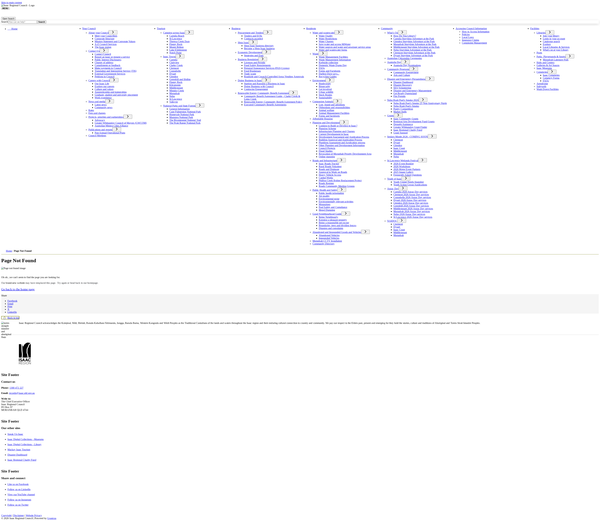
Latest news (101, 104)
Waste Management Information (335, 59)
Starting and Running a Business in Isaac (264, 83)
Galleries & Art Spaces (548, 65)
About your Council (98, 32)
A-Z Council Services (106, 44)
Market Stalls (400, 111)
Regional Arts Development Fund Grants (414, 121)
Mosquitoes (324, 204)
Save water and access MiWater (334, 44)
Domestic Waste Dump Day (333, 65)
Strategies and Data (253, 55)
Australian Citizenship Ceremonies (404, 58)
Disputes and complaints (331, 228)
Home (9, 251)
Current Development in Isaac (334, 134)
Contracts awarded (253, 38)
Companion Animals (322, 101)
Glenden (173, 76)
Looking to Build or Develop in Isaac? (338, 125)
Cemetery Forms (551, 78)
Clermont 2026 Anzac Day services (411, 194)
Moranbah (174, 93)
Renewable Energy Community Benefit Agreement (263, 93)
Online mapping (327, 156)
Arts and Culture (401, 75)
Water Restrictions (328, 38)
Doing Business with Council (259, 86)
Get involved (325, 89)
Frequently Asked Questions (407, 175)
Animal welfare (326, 110)
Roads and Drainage (329, 169)
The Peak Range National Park (184, 123)
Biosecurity (324, 86)
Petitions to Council (104, 76)
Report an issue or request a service (112, 57)
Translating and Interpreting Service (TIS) (115, 71)
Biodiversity (325, 83)
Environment (318, 80)
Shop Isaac (243, 42)
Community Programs (398, 69)
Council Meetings (97, 135)
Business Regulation (248, 59)
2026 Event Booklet (403, 163)
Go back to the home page (18, 289)
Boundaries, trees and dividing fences (337, 225)
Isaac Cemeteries (551, 75)
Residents (311, 28)
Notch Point (175, 52)
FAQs (322, 68)
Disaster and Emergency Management (412, 90)
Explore (547, 44)
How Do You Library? (404, 35)
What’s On (392, 32)
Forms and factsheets (329, 116)
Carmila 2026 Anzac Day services (410, 191)
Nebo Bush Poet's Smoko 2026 (403, 100)
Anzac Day (393, 188)
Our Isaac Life (102, 83)
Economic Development (250, 52)
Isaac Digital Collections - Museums (26, 439)
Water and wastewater (323, 32)
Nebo (172, 96)
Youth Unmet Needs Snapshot (408, 182)
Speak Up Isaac (15, 434)
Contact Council (103, 54)
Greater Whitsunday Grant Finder (410, 127)
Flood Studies (325, 151)
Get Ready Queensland (405, 93)
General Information (179, 109)
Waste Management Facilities (333, 57)
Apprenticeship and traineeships (111, 92)
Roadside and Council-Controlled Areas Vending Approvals (274, 76)
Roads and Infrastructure (324, 160)
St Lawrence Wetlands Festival (402, 160)
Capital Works (326, 177)
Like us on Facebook (18, 484)
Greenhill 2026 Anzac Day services (411, 205)
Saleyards (541, 86)
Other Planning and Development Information (342, 145)
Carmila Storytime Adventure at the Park (413, 38)
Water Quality (326, 35)
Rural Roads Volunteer (330, 166)
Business (236, 28)
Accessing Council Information (471, 28)
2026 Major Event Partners (406, 169)
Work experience (103, 97)
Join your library (551, 35)
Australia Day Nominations (407, 65)
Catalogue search (551, 41)
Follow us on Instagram (19, 499)
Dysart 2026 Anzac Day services (409, 200)
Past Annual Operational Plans (110, 132)
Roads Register (326, 183)
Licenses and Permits (254, 62)
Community (387, 28)
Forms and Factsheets (329, 71)
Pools (539, 52)
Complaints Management (474, 43)
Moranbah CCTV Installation (327, 241)
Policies (466, 34)
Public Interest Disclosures (108, 59)
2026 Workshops (401, 166)
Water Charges (326, 41)
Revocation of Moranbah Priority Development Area (345, 153)
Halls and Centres (545, 62)
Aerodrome (542, 83)
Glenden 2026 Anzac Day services (410, 203)
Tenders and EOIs (253, 35)
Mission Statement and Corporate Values (115, 41)
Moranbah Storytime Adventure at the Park (414, 44)
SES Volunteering (402, 87)
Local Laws (468, 37)
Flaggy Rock (175, 44)
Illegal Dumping (327, 210)
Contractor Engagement (256, 89)
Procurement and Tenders (250, 32)
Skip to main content (11, 2)
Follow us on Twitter (18, 505)
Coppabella (175, 71)
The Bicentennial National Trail (185, 120)
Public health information (331, 193)
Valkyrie (173, 102)
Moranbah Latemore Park (555, 59)
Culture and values (104, 89)
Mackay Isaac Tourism (19, 449)
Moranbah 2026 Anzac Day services (411, 211)
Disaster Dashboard (403, 82)
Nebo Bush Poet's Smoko (406, 106)
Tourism (161, 28)
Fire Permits (399, 96)
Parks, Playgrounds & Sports (551, 56)
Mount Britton (176, 47)
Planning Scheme (327, 128)
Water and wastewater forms (333, 50)
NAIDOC (392, 221)
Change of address (104, 62)
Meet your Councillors (106, 35)
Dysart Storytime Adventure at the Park (413, 55)
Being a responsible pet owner (334, 222)
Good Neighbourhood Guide (326, 214)
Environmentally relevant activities (336, 201)
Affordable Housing (322, 118)
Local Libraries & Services (556, 47)
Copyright (6, 515)
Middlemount (176, 87)
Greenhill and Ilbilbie (180, 79)
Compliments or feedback (107, 65)
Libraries (541, 32)
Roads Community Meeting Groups (337, 186)
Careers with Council (99, 80)
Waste (315, 53)
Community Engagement (405, 72)
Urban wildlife (326, 92)
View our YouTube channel (21, 494)
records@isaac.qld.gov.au (22, 393)
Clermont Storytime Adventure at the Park (414, 52)
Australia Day (394, 62)
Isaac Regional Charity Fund (407, 130)
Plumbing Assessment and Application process (342, 142)
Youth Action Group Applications (410, 184)
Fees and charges (97, 113)
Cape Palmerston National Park (185, 111)
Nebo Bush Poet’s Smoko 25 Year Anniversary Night (420, 103)
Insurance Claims (470, 40)
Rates (91, 110)
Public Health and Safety (324, 190)
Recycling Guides (328, 76)
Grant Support (400, 132)
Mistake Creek (176, 90)
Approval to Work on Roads (333, 172)
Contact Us (94, 51)
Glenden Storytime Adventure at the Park (414, 41)
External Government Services (110, 73)
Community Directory (323, 243)
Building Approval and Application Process (340, 139)
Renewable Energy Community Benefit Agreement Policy (273, 102)
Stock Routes (325, 94)
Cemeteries (542, 72)
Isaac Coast (399, 148)
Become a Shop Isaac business (259, 48)
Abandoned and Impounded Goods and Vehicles (336, 232)
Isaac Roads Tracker (329, 163)
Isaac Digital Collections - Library (25, 444)
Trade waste (250, 73)
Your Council (89, 28)
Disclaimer (18, 515)
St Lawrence (175, 38)
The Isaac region (103, 47)
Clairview (174, 62)
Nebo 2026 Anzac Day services (409, 214)
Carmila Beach (176, 35)
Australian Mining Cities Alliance (111, 125)
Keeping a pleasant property (333, 220)
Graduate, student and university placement (116, 94)
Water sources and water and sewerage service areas (345, 47)
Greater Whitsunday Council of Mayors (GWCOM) (121, 123)
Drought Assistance (403, 124)
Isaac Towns (169, 56)
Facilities (534, 28)
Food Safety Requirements (257, 65)
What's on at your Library (556, 50)
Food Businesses (252, 71)
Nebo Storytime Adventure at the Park (412, 50)
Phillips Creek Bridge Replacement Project (340, 180)
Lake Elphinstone (178, 50)
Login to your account (554, 38)
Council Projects (327, 148)
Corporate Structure (104, 38)
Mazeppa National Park (181, 117)
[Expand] (100, 28)
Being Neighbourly (328, 217)
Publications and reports (100, 129)
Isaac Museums (544, 68)
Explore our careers (104, 86)
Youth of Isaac (394, 178)
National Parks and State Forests (179, 105)
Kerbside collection (328, 62)
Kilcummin (175, 85)
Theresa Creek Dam (179, 41)
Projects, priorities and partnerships (105, 117)
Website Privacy (34, 515)
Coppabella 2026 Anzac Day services (412, 197)
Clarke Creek (176, 65)
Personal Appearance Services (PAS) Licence (267, 68)
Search (4, 21)
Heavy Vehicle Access (330, 175)
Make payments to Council (108, 68)
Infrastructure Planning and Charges (337, 131)
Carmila (173, 59)
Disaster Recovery (402, 85)
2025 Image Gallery (403, 172)
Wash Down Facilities (548, 89)
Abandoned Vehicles (329, 235)
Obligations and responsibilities (334, 107)
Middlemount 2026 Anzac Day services (413, 208)
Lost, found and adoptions (332, 104)
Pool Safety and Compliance (333, 207)
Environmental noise (329, 198)
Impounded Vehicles (329, 238)
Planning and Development (326, 122)
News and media (96, 101)
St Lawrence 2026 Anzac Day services (412, 217)
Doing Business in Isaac (250, 80)
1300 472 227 (16, 387)
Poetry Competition (403, 109)
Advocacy (100, 120)
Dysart (172, 73)
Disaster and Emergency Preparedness (406, 79)
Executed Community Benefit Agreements (265, 104)
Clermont (174, 68)
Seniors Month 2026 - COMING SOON (407, 136)
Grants (390, 115)
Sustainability (325, 97)
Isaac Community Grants (405, 118)
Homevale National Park (181, 114)
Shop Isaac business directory (259, 45)
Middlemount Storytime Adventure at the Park (416, 47)
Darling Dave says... (329, 73)
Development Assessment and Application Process (344, 137)
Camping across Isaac (174, 32)
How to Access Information (476, 31)
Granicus (51, 518)
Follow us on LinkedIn (19, 489)
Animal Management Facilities (334, 113)
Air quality (324, 196)
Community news (103, 107)
